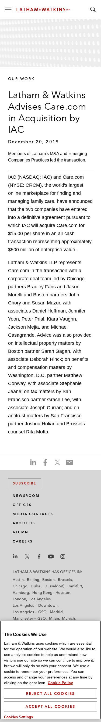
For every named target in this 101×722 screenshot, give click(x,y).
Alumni (21, 532)
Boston (48, 579)
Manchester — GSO (29, 618)
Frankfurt (74, 586)
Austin (18, 579)
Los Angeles (40, 599)
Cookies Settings (18, 717)
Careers (23, 541)
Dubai (36, 586)
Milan (54, 618)
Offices (22, 505)
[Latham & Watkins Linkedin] (15, 556)
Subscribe (24, 483)
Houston (62, 592)
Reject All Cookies (50, 693)
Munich (68, 618)
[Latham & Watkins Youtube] (51, 556)
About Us (24, 523)
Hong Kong (42, 592)
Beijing (33, 579)
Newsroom (26, 496)
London (19, 599)
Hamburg (21, 592)
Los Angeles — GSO (30, 611)
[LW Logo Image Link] (43, 9)
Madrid (56, 611)
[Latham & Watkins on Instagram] (63, 556)
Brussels (65, 579)
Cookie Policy (60, 683)
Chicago (20, 586)
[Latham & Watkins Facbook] (39, 556)
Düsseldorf (53, 586)
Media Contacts (33, 514)
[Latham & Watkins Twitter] (27, 556)
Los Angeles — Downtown (35, 605)
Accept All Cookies (50, 706)
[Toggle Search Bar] (93, 9)
